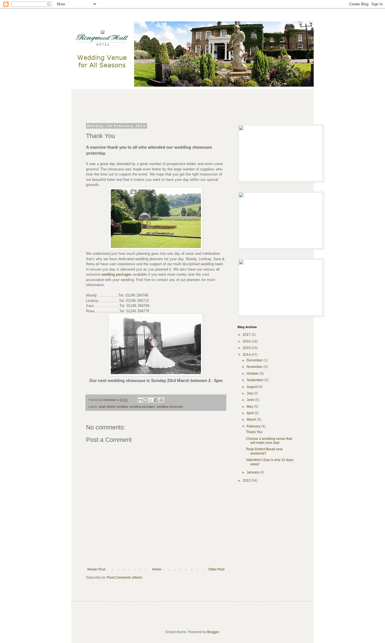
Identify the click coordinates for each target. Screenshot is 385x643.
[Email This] (140, 400)
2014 (247, 355)
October (253, 374)
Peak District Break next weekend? (264, 451)
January (253, 472)
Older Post (216, 569)
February (254, 426)
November (255, 367)
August (252, 387)
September (255, 380)
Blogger (213, 632)
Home (156, 569)
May (250, 407)
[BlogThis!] (145, 400)
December (255, 360)
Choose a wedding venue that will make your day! (269, 441)
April (251, 413)
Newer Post (96, 569)
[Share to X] (151, 400)
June (251, 400)
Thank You (254, 432)
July (250, 393)
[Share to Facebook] (156, 400)
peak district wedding (113, 406)
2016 (247, 341)
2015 (247, 348)
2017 (247, 335)
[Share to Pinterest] (161, 400)
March (252, 420)
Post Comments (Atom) (124, 578)
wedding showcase (170, 406)
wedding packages (116, 274)
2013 (247, 480)
